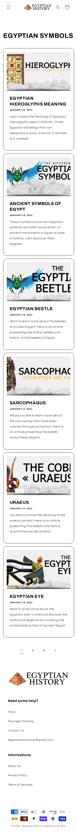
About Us (14, 766)
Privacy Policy (17, 775)
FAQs (12, 711)
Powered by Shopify (54, 826)
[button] (8, 7)
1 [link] (22, 650)
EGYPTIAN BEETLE (31, 309)
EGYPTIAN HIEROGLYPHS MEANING (37, 101)
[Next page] (55, 650)
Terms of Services (20, 784)
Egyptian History (31, 826)
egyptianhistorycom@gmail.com (30, 739)
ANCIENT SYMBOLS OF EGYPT (35, 206)
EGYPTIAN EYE (26, 596)
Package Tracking (21, 721)
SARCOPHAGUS (27, 403)
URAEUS (19, 502)
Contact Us (16, 730)
